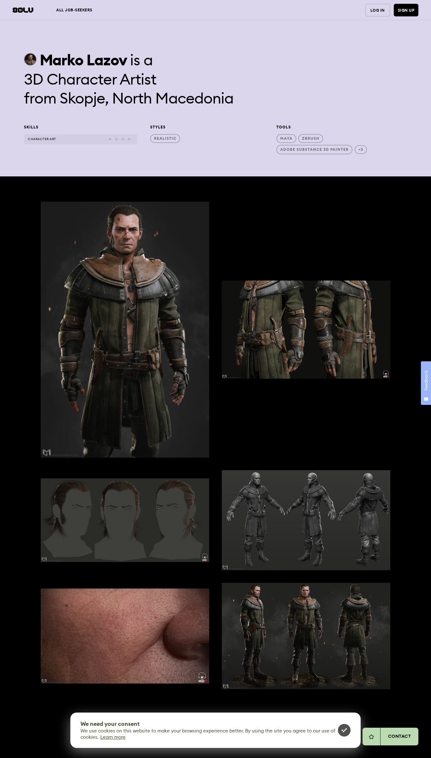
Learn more (113, 737)
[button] (125, 330)
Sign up (406, 10)
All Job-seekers (74, 10)
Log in (377, 10)
